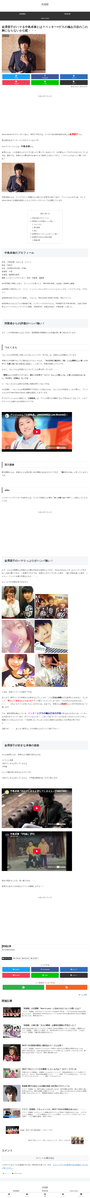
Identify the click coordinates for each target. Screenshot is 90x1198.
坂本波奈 (26, 958)
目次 (42, 213)
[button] (83, 581)
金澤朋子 (35, 958)
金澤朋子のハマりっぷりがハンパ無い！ (46, 234)
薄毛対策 (45, 1191)
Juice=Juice (7, 958)
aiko (35, 231)
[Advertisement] (45, 113)
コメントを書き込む (45, 1158)
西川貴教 (37, 227)
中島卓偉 (18, 958)
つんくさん (37, 224)
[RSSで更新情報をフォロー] (66, 987)
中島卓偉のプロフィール (40, 218)
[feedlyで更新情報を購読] (23, 987)
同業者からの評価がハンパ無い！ (43, 221)
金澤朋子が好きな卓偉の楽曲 (42, 237)
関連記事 (37, 240)
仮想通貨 (16, 1191)
